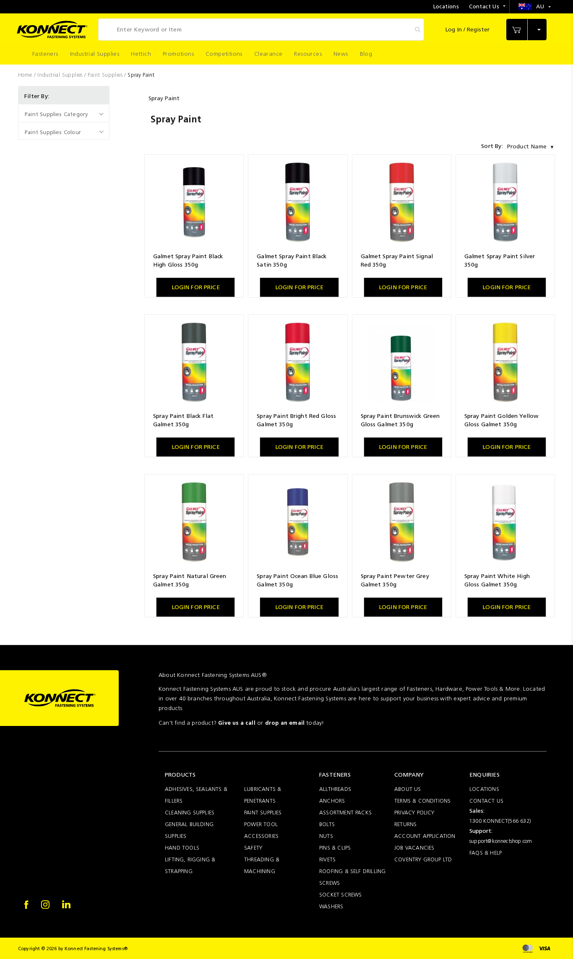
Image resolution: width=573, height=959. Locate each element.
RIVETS (327, 859)
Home (26, 75)
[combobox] (261, 29)
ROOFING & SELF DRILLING (352, 871)
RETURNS (405, 824)
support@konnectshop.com (500, 841)
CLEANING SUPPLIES (189, 812)
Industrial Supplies (60, 75)
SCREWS (329, 883)
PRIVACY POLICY (414, 812)
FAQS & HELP (485, 853)
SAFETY (253, 848)
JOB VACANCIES (414, 848)
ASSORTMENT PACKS (345, 812)
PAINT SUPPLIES (263, 812)
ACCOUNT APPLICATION (425, 836)
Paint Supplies (106, 75)
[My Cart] (526, 29)
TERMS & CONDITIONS (422, 801)
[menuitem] (45, 54)
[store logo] (52, 30)
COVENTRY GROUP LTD (423, 859)
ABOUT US (407, 789)
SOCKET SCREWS (340, 895)
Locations (446, 6)
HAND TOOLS (182, 848)
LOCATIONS (484, 789)
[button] (534, 6)
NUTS (326, 836)
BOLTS (327, 824)
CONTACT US (486, 801)
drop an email (285, 723)
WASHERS (331, 906)
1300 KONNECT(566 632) (500, 821)
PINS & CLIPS (335, 848)
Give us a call (236, 723)
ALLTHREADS (335, 789)
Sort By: (492, 146)
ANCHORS (332, 801)
